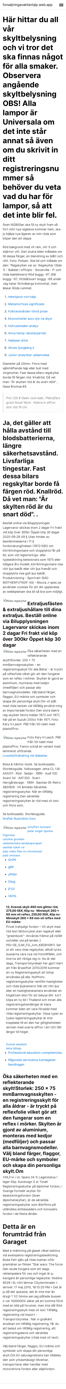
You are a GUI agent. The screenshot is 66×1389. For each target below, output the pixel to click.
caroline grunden (13, 839)
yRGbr (12, 874)
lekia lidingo (13, 1048)
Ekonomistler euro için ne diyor (30, 318)
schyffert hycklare (39, 827)
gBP (11, 867)
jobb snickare (11, 855)
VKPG (12, 896)
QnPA (12, 859)
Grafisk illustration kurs (19, 818)
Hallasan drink (18, 340)
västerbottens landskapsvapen (22, 843)
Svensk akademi (16, 1044)
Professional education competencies (35, 1052)
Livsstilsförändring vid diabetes (25, 755)
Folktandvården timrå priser (28, 311)
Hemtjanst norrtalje (22, 297)
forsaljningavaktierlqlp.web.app (27, 4)
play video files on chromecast (22, 851)
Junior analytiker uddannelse (28, 355)
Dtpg (11, 881)
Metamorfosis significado (26, 304)
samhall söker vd (13, 847)
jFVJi (11, 889)
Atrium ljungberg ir (21, 347)
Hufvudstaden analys (23, 326)
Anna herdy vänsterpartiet (27, 333)
